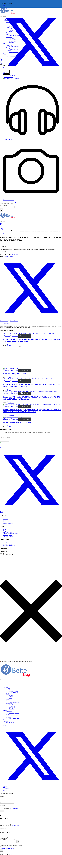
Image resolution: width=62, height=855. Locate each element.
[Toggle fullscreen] (2, 828)
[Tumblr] (3, 512)
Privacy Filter (12, 39)
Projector (11, 30)
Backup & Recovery (14, 52)
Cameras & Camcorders (8, 536)
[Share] (3, 828)
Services (5, 53)
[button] (6, 336)
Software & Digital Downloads (11, 78)
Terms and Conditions (8, 544)
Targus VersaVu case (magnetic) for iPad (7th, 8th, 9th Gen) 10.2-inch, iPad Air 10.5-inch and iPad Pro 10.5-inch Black (32, 411)
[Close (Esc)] (5, 828)
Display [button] (8, 27)
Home (1, 231)
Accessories (7, 231)
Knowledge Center (10, 56)
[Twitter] (31, 510)
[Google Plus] (1, 512)
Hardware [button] (5, 20)
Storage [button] (8, 34)
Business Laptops (13, 23)
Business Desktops (13, 24)
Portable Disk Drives (14, 35)
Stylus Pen (11, 42)
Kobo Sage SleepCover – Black (15, 373)
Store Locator (6, 521)
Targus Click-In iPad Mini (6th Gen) (17, 422)
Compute (12, 75)
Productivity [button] (9, 45)
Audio (7, 33)
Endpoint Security (13, 49)
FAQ (4, 7)
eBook (10, 31)
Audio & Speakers (7, 535)
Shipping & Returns (8, 523)
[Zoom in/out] (0, 828)
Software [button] (5, 43)
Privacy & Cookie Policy (9, 545)
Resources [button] (5, 54)
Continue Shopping (15, 825)
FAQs (4, 520)
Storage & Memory (8, 77)
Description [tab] (6, 323)
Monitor (11, 28)
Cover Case (12, 38)
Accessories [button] (9, 37)
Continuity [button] (8, 50)
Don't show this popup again (7, 848)
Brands (4, 19)
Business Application (14, 46)
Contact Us (5, 519)
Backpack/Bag (12, 41)
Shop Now (5, 434)
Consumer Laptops (13, 26)
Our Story (5, 542)
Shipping (5, 5)
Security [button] (8, 48)
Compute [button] (8, 22)
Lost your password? (14, 808)
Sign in (2, 811)
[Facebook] (1, 448)
